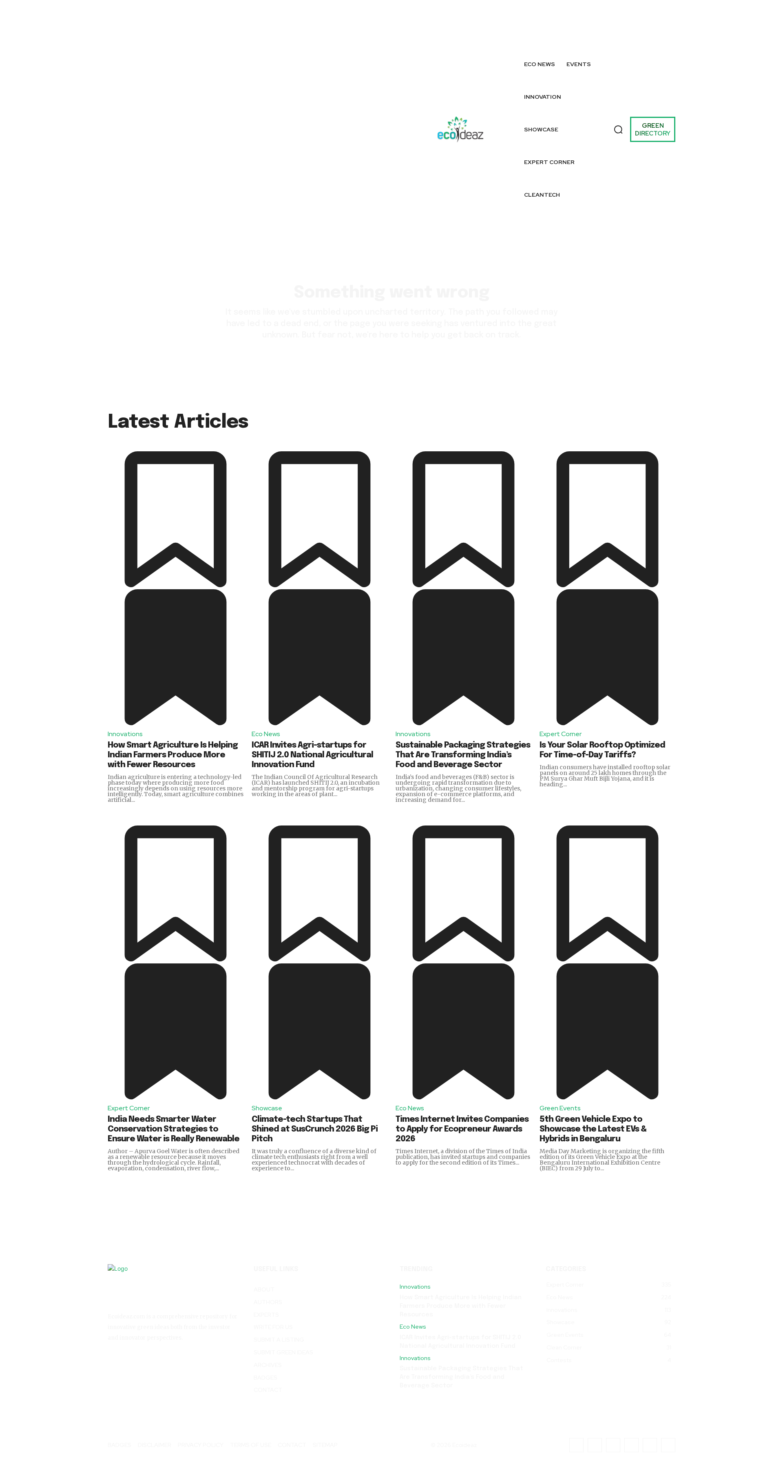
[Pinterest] (664, 19)
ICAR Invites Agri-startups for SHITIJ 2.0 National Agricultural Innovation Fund (312, 755)
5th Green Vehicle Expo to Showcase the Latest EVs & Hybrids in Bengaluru (593, 1129)
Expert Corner (561, 734)
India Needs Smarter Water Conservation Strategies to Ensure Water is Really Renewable (173, 1129)
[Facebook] (569, 19)
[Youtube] (668, 37)
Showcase (267, 1108)
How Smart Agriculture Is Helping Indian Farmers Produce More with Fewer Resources (173, 755)
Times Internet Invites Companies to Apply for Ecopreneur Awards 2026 (462, 1129)
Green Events (560, 1108)
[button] (618, 129)
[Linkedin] (646, 19)
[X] (587, 37)
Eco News (266, 734)
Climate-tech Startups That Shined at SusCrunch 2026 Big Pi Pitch (315, 1129)
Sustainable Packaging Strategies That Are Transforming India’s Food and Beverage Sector (463, 755)
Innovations (125, 734)
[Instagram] (569, 37)
